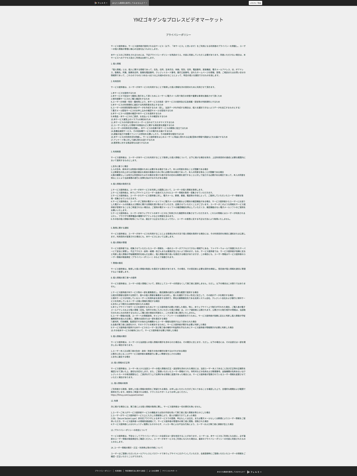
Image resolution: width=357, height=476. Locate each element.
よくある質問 (154, 471)
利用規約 (118, 471)
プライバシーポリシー (103, 471)
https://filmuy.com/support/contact (127, 394)
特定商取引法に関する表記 (135, 471)
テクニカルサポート (169, 471)
